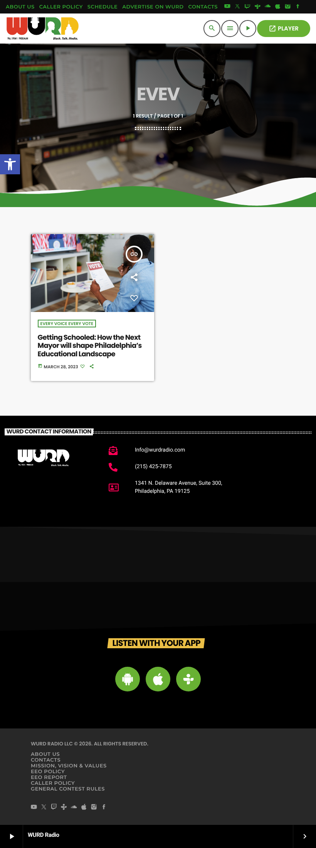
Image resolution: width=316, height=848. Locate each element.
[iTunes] (278, 7)
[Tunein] (257, 7)
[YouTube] (227, 7)
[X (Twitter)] (237, 7)
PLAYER (284, 29)
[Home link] (43, 28)
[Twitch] (247, 7)
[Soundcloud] (268, 7)
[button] (10, 164)
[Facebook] (298, 7)
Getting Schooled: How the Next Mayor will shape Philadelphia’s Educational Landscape (90, 346)
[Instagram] (288, 7)
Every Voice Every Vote (66, 323)
